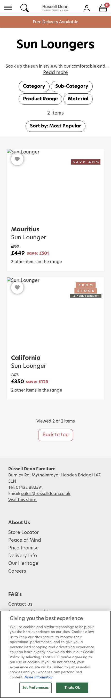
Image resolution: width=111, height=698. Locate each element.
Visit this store (22, 500)
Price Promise (23, 548)
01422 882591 (29, 487)
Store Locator (23, 532)
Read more (55, 72)
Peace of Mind (24, 540)
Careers (17, 571)
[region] (55, 654)
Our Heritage (23, 563)
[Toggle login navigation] (86, 8)
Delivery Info (22, 556)
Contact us (20, 604)
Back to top (56, 435)
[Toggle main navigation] (8, 8)
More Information (39, 677)
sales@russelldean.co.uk (45, 494)
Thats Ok (72, 687)
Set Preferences (35, 687)
